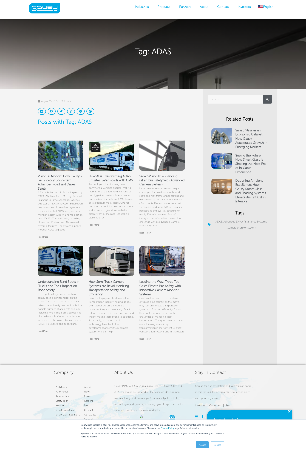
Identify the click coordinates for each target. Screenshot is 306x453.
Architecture (62, 387)
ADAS (219, 221)
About (204, 7)
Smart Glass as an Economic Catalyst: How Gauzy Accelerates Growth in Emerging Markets (251, 138)
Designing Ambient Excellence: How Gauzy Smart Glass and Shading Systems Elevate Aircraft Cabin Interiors (250, 191)
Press (229, 405)
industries (142, 7)
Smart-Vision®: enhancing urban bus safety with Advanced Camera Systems (162, 180)
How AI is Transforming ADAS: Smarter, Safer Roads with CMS (111, 178)
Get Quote (90, 414)
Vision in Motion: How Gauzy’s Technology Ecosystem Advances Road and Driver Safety (60, 182)
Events (87, 396)
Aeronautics (62, 396)
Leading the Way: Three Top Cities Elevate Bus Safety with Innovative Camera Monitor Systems (160, 288)
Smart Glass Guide (66, 410)
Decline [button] (217, 444)
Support (88, 419)
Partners (185, 7)
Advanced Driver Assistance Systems (245, 221)
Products (164, 7)
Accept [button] (202, 444)
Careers (88, 400)
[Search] (267, 99)
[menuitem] (265, 7)
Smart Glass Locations (68, 414)
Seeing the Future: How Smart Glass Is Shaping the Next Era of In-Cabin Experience (250, 163)
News (87, 391)
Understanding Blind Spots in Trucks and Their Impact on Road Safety (58, 286)
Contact (223, 7)
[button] (42, 111)
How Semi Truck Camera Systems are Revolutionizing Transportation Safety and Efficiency (109, 288)
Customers (215, 405)
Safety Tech (62, 400)
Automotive (62, 391)
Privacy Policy (167, 427)
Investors (244, 7)
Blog (86, 405)
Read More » (44, 237)
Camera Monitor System (241, 227)
